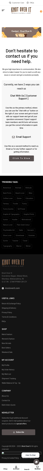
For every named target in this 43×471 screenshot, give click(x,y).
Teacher (15, 241)
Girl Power (21, 209)
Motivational (26, 219)
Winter (28, 246)
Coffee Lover (8, 198)
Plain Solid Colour (23, 225)
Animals (18, 188)
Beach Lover (20, 193)
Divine (19, 198)
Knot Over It (26, 446)
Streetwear (20, 235)
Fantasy (6, 203)
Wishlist (37, 469)
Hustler (15, 219)
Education (29, 198)
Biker (30, 193)
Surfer (5, 241)
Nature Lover (8, 225)
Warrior (19, 246)
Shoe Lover (7, 235)
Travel (25, 241)
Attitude (28, 188)
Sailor (21, 230)
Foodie (15, 203)
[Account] (16, 467)
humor (5, 219)
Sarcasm (30, 230)
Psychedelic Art (9, 230)
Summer (31, 235)
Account (16, 469)
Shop (5, 469)
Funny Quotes (8, 209)
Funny (24, 203)
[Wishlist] (37, 467)
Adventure (7, 188)
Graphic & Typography (11, 214)
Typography (7, 246)
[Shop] (5, 467)
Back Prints (7, 193)
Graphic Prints (29, 214)
